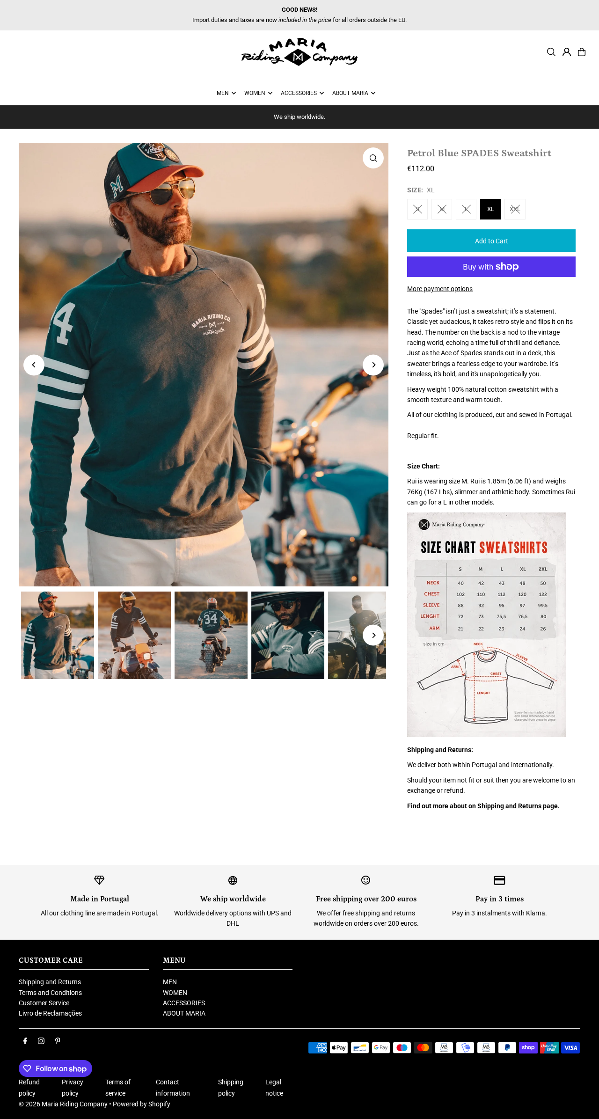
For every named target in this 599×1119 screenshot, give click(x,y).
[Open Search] (551, 52)
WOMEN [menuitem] (254, 93)
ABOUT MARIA (184, 1013)
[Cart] (581, 52)
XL (490, 208)
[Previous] (33, 364)
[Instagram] (41, 1041)
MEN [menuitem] (223, 93)
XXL (515, 208)
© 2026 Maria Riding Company (63, 1104)
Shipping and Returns (509, 806)
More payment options (440, 289)
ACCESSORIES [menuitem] (299, 93)
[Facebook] (25, 1041)
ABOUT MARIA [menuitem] (350, 93)
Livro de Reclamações (50, 1013)
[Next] (373, 364)
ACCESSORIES (184, 1003)
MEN (170, 982)
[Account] (566, 52)
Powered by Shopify (141, 1104)
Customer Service (44, 1003)
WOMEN (175, 992)
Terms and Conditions (50, 992)
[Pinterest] (57, 1041)
